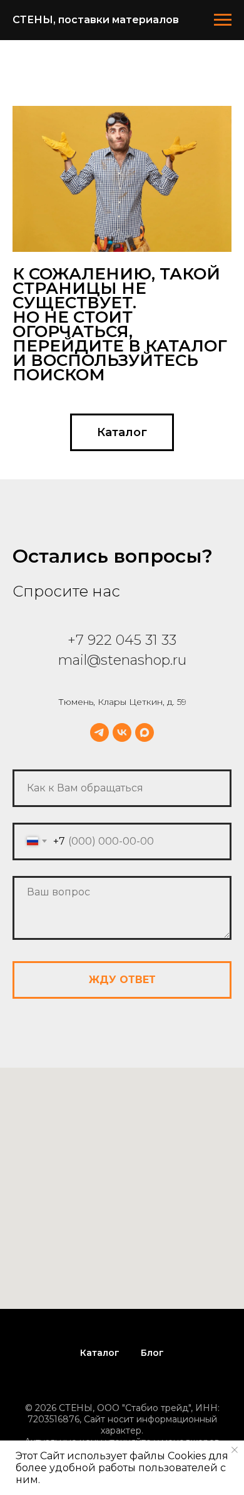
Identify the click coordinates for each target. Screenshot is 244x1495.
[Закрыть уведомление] (234, 1450)
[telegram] (99, 732)
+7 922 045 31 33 (122, 640)
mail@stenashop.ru (122, 660)
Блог (152, 1352)
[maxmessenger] (144, 732)
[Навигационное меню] (222, 20)
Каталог (99, 1352)
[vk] (122, 732)
